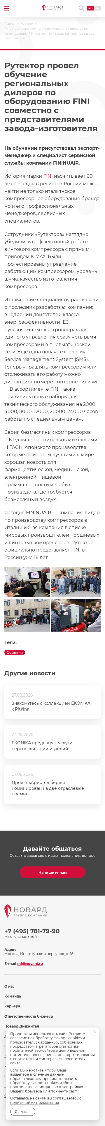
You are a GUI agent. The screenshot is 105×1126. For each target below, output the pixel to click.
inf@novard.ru (30, 963)
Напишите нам (52, 872)
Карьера (12, 1006)
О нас (9, 986)
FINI (48, 176)
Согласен (23, 1112)
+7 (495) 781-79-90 (32, 931)
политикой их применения (34, 1102)
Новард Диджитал (21, 1026)
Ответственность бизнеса (28, 1016)
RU (90, 8)
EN (97, 8)
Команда (12, 996)
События (15, 652)
